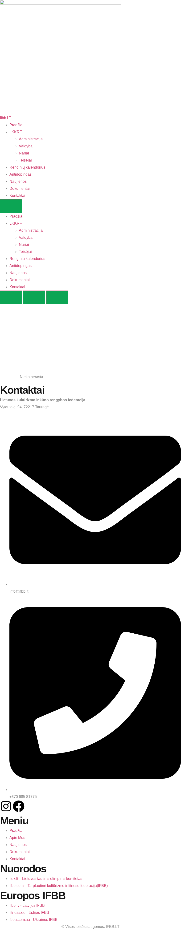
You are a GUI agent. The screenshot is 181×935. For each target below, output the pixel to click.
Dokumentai (19, 188)
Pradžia (15, 125)
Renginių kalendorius (27, 167)
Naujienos (18, 181)
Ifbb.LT (5, 118)
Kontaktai (17, 196)
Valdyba (26, 146)
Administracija (31, 139)
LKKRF (15, 132)
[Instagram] (6, 806)
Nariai (24, 153)
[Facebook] (19, 806)
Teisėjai (25, 160)
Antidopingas (20, 174)
